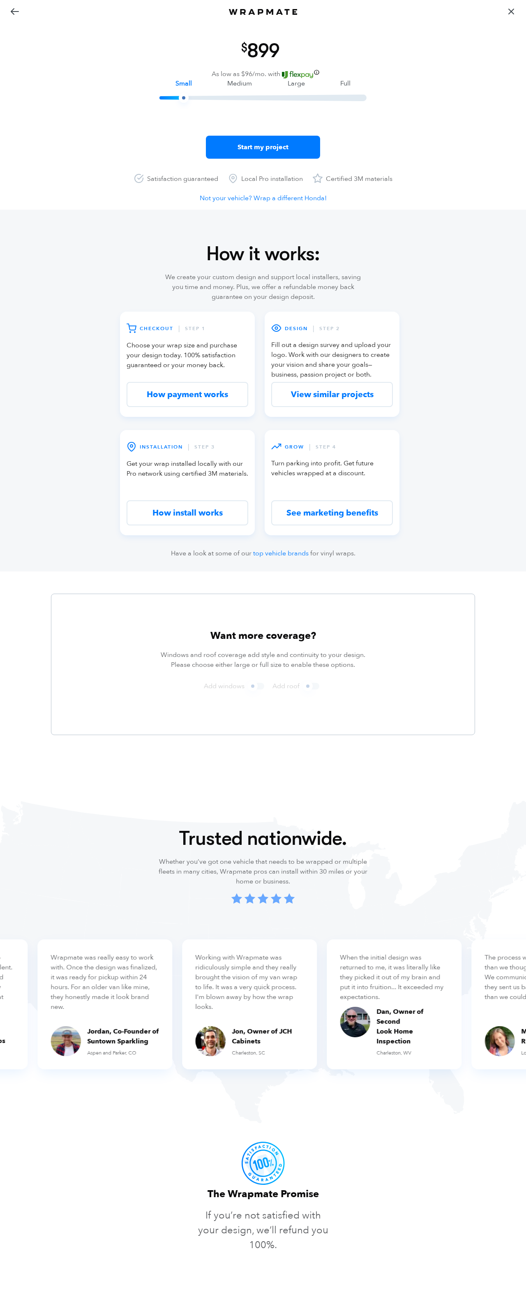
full (345, 83)
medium (239, 83)
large (296, 83)
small (183, 83)
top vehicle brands (281, 553)
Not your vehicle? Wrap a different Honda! (263, 198)
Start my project (263, 147)
